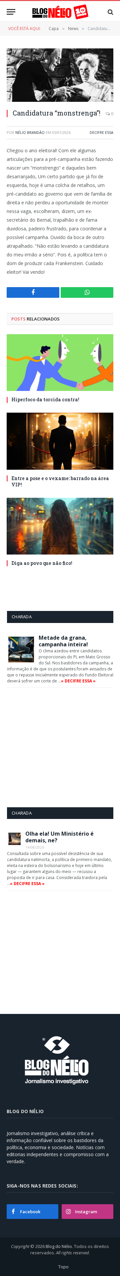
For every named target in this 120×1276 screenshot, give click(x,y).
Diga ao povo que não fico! (41, 563)
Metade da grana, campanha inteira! (63, 641)
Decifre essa (101, 132)
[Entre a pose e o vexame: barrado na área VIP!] (60, 441)
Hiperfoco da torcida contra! (45, 399)
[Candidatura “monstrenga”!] (60, 75)
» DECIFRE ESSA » (78, 681)
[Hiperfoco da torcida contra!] (60, 362)
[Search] (109, 11)
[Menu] (11, 11)
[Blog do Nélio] (60, 12)
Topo (63, 1267)
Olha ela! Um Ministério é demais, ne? (59, 837)
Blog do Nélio (59, 1246)
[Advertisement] (63, 747)
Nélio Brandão (30, 132)
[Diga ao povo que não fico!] (60, 526)
